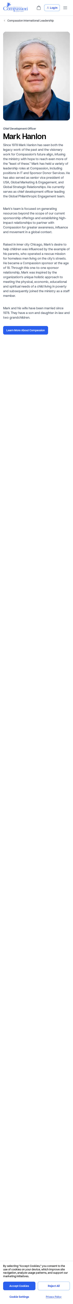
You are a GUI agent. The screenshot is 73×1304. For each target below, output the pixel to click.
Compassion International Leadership (30, 20)
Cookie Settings (19, 1297)
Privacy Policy (54, 1296)
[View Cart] (38, 7)
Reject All (54, 1286)
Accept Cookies (19, 1286)
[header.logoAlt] (15, 11)
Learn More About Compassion (25, 330)
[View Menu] (65, 7)
